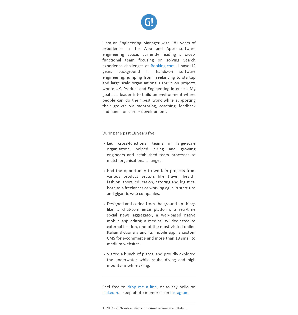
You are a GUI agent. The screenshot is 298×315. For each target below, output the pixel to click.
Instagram (179, 293)
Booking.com (163, 66)
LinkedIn (110, 293)
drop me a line (142, 287)
